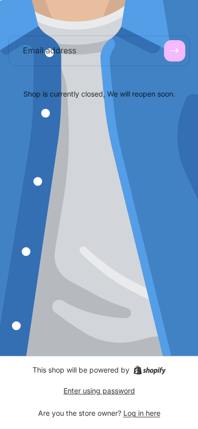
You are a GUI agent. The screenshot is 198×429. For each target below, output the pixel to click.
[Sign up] (174, 51)
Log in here (141, 413)
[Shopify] (150, 370)
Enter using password (99, 390)
